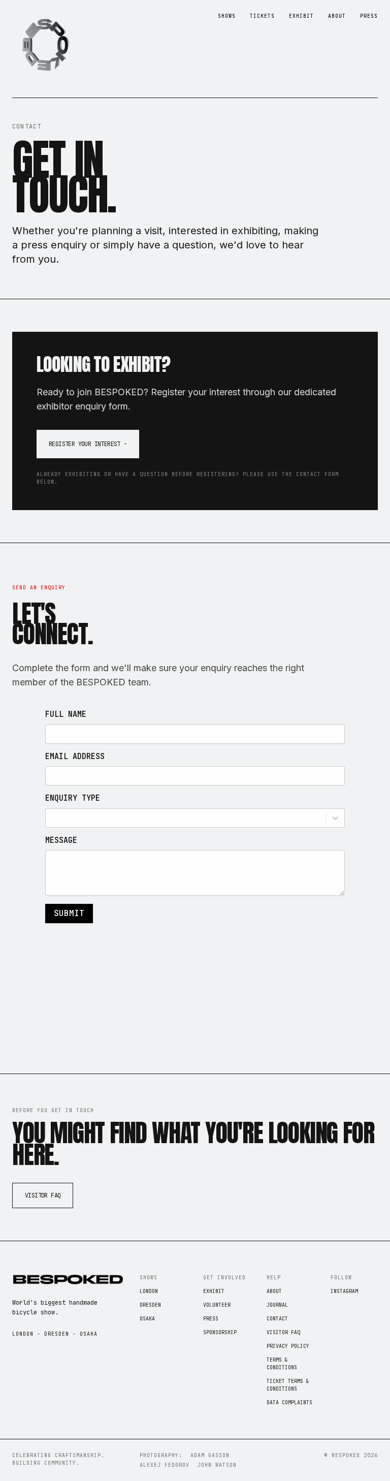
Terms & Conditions (282, 1364)
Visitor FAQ (42, 1195)
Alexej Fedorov (164, 1465)
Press (369, 16)
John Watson (217, 1465)
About (337, 16)
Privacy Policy (288, 1346)
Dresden (150, 1305)
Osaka (147, 1318)
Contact (277, 1318)
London (149, 1291)
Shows (227, 16)
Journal (277, 1305)
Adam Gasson (210, 1455)
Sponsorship (220, 1332)
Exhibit (301, 16)
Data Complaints (289, 1402)
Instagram (344, 1291)
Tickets (262, 16)
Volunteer (217, 1305)
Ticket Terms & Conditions (288, 1385)
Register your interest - (88, 444)
